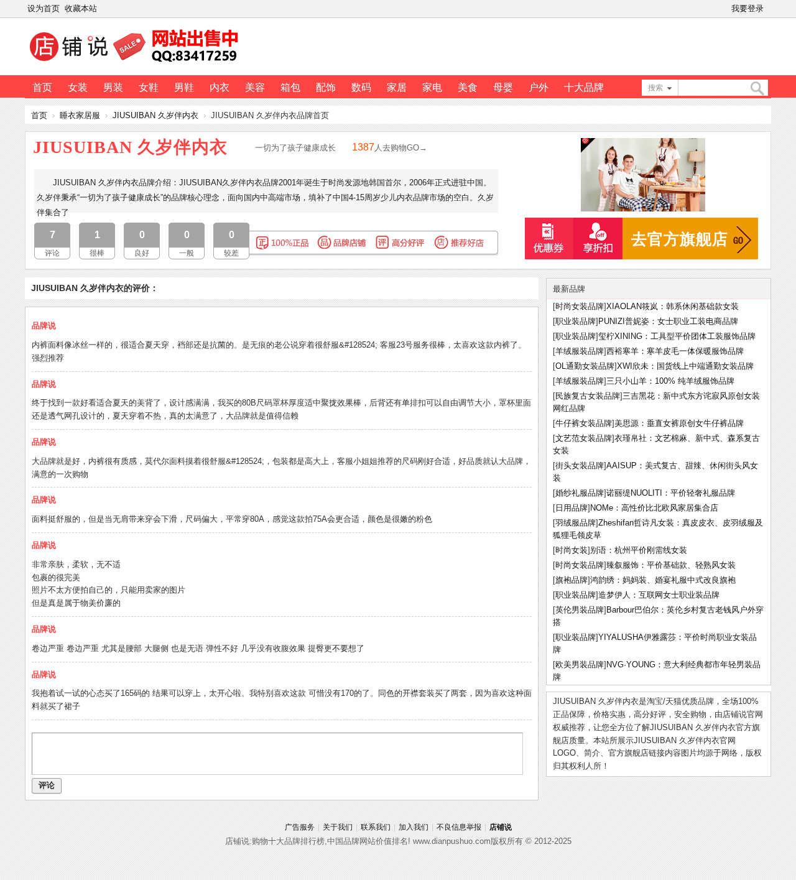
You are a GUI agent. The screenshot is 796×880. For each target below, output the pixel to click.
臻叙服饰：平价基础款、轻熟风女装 (671, 565)
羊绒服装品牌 (579, 351)
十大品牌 (584, 87)
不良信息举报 (459, 827)
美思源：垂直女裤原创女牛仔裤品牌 (679, 423)
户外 (538, 87)
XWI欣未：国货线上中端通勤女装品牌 (685, 366)
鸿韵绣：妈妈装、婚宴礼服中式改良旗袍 (663, 580)
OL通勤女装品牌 (584, 366)
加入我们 (413, 827)
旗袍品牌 (571, 580)
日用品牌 (571, 507)
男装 (113, 87)
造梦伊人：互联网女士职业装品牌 (659, 595)
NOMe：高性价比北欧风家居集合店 (654, 507)
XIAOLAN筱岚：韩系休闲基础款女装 (672, 306)
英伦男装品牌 (579, 609)
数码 (361, 87)
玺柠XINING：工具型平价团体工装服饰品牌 (677, 336)
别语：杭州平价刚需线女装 (638, 550)
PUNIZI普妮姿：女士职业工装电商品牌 (668, 321)
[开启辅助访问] (768, 8)
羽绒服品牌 (575, 522)
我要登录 (747, 8)
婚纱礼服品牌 (579, 493)
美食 (468, 87)
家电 (432, 87)
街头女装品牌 (579, 465)
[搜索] (757, 88)
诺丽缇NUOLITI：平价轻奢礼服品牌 (670, 493)
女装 (78, 87)
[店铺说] (136, 62)
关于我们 (338, 827)
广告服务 (300, 827)
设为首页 (43, 8)
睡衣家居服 (80, 115)
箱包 (290, 87)
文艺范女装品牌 (583, 438)
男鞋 (184, 87)
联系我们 (376, 827)
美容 (255, 87)
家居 (397, 87)
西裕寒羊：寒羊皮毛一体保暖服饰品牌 (675, 351)
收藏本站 (81, 8)
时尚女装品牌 (579, 306)
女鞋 (149, 87)
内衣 (219, 87)
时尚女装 (571, 550)
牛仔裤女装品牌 (583, 423)
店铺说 (500, 827)
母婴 (503, 87)
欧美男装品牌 (579, 664)
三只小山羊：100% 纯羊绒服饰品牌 (670, 381)
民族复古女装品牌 (587, 396)
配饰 (326, 87)
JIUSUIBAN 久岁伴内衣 (155, 115)
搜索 (655, 87)
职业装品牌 (575, 321)
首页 (42, 87)
